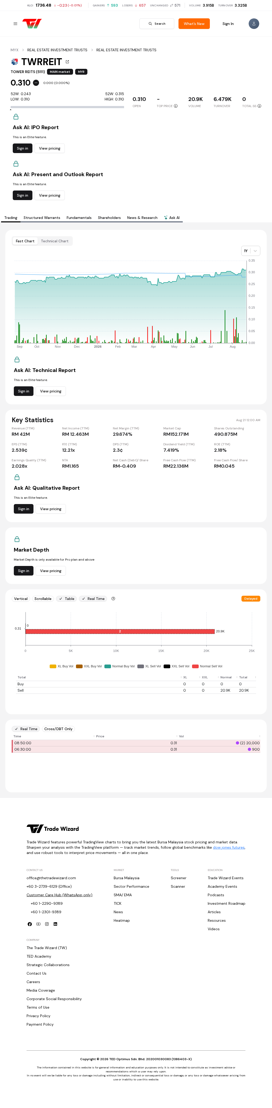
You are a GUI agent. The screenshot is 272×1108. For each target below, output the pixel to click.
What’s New (194, 23)
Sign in (22, 148)
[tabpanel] (136, 511)
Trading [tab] (10, 217)
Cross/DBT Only (58, 728)
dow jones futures (229, 847)
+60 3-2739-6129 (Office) (49, 886)
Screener (178, 878)
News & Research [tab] (142, 217)
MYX (14, 50)
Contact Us (36, 973)
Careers (33, 981)
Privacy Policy (38, 1015)
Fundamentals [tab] (79, 217)
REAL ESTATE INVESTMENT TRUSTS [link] (57, 50)
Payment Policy (40, 1024)
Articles (214, 912)
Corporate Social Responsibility (54, 998)
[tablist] (92, 217)
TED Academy (39, 956)
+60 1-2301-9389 (46, 912)
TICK (117, 903)
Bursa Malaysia (126, 878)
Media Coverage (41, 990)
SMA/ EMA (123, 895)
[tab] (172, 218)
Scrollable (43, 598)
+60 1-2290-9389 (47, 903)
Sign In (228, 23)
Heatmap (122, 920)
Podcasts (216, 895)
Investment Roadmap (226, 903)
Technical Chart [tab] (55, 241)
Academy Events (222, 886)
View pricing (49, 148)
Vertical (21, 598)
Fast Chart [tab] (25, 241)
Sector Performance (131, 886)
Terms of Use (38, 1007)
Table (69, 598)
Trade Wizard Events (226, 878)
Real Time (96, 598)
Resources (217, 920)
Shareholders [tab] (109, 217)
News (118, 912)
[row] (136, 677)
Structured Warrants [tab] (42, 217)
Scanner (178, 886)
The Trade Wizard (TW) (47, 947)
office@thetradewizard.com (51, 878)
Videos (214, 929)
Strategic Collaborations (48, 964)
